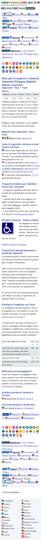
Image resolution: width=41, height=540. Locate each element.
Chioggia (15, 44)
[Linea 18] (31, 68)
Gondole (26, 501)
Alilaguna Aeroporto (31, 522)
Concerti (23, 21)
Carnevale (18, 24)
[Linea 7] (31, 64)
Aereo (25, 44)
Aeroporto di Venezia (19, 408)
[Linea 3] (10, 64)
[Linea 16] (24, 68)
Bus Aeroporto (25, 41)
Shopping (34, 28)
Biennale (28, 534)
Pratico (6, 31)
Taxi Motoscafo (29, 519)
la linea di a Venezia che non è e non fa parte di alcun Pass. (20, 169)
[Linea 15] (20, 68)
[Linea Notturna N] (3, 72)
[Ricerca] (29, 3)
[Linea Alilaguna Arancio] (17, 72)
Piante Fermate (7, 54)
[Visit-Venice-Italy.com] (35, 3)
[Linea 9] (37, 64)
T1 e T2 (35, 175)
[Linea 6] (27, 64)
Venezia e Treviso (18, 399)
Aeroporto (28, 525)
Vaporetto (15, 414)
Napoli (32, 15)
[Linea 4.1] (13, 64)
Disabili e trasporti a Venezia (14, 244)
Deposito (8, 47)
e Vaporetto (20, 138)
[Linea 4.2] (17, 64)
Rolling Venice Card (25, 214)
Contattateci (8, 501)
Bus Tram (34, 44)
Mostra (27, 537)
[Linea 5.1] (20, 64)
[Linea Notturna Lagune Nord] (10, 72)
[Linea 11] (7, 68)
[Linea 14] (17, 68)
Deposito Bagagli (30, 531)
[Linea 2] (7, 64)
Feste (26, 510)
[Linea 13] (13, 68)
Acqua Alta (9, 526)
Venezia (7, 504)
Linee (24, 51)
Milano (7, 517)
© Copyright (5, 520)
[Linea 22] (37, 68)
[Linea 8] (34, 64)
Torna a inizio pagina (10, 492)
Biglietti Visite (9, 529)
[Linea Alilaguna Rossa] (21, 72)
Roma (25, 15)
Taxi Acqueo (28, 418)
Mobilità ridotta (32, 54)
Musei (6, 532)
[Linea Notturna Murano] (7, 72)
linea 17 (22, 317)
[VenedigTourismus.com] (38, 3)
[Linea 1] (3, 64)
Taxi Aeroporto (29, 38)
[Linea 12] (10, 68)
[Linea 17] (27, 68)
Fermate (30, 51)
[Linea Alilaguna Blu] (14, 72)
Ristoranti (24, 28)
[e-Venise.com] (32, 3)
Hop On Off (18, 54)
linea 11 (12, 317)
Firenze (17, 15)
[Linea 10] (3, 68)
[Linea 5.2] (24, 64)
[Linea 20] (34, 68)
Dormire (34, 21)
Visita (15, 21)
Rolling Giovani (7, 57)
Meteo (28, 24)
